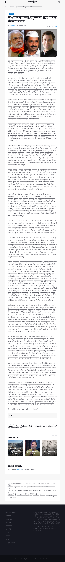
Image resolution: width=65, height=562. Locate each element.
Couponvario (30, 559)
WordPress (46, 559)
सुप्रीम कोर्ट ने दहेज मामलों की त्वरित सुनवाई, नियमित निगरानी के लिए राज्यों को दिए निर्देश (46, 513)
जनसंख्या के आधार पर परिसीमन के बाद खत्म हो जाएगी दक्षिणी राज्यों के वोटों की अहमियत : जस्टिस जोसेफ (46, 528)
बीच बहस (11, 13)
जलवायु (8, 522)
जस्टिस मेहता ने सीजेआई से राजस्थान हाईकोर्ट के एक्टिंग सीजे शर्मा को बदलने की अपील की (46, 520)
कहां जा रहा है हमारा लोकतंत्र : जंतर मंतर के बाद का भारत (49, 451)
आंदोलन (8, 516)
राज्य (7, 532)
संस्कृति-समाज (10, 542)
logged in (19, 469)
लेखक (8, 536)
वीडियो (8, 539)
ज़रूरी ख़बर (9, 519)
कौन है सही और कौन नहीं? (32, 452)
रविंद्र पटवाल (12, 25)
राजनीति (8, 529)
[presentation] (53, 436)
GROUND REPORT (11, 512)
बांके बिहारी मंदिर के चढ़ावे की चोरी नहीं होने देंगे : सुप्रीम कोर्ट (24, 494)
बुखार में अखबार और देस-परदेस (15, 452)
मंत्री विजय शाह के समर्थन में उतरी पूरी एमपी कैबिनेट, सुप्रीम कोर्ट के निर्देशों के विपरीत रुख (46, 517)
